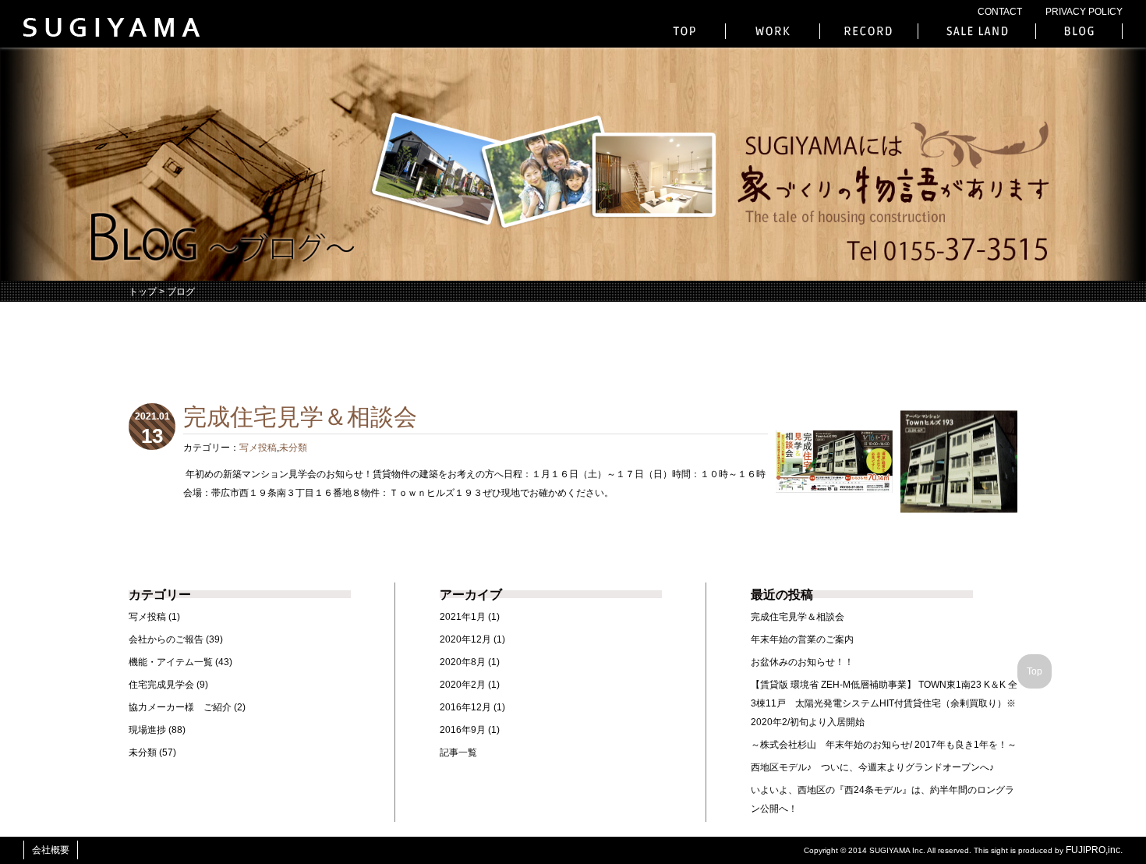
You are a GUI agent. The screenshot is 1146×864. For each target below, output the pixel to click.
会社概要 (50, 850)
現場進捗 (147, 729)
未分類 (293, 447)
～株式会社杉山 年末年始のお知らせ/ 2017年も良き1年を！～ (884, 744)
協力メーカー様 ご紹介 (180, 707)
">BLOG (1079, 31)
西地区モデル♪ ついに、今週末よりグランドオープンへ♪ (872, 767)
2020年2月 (463, 684)
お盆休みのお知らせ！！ (802, 662)
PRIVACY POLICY (1084, 11)
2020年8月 (463, 662)
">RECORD (869, 31)
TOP (686, 31)
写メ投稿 (258, 447)
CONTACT (1000, 11)
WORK (772, 31)
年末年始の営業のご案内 (802, 639)
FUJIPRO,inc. (1094, 850)
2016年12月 (465, 707)
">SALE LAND (977, 31)
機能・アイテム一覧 (171, 662)
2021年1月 (463, 616)
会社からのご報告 (166, 639)
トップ (143, 291)
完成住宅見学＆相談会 (797, 616)
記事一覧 (458, 752)
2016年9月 (463, 729)
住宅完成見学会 (161, 684)
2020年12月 (465, 639)
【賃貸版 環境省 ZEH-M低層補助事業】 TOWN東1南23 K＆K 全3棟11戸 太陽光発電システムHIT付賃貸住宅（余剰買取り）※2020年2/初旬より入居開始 (884, 703)
